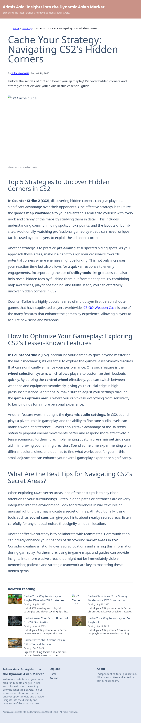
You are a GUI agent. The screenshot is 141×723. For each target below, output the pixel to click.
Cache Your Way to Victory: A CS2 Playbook (109, 620)
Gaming (27, 28)
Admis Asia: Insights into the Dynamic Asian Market (53, 7)
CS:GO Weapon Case (99, 307)
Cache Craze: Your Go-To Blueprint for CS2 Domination (46, 620)
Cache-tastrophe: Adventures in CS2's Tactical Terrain (44, 642)
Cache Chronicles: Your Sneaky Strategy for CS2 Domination (107, 598)
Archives (54, 678)
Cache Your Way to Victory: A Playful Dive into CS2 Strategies (44, 598)
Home (16, 28)
